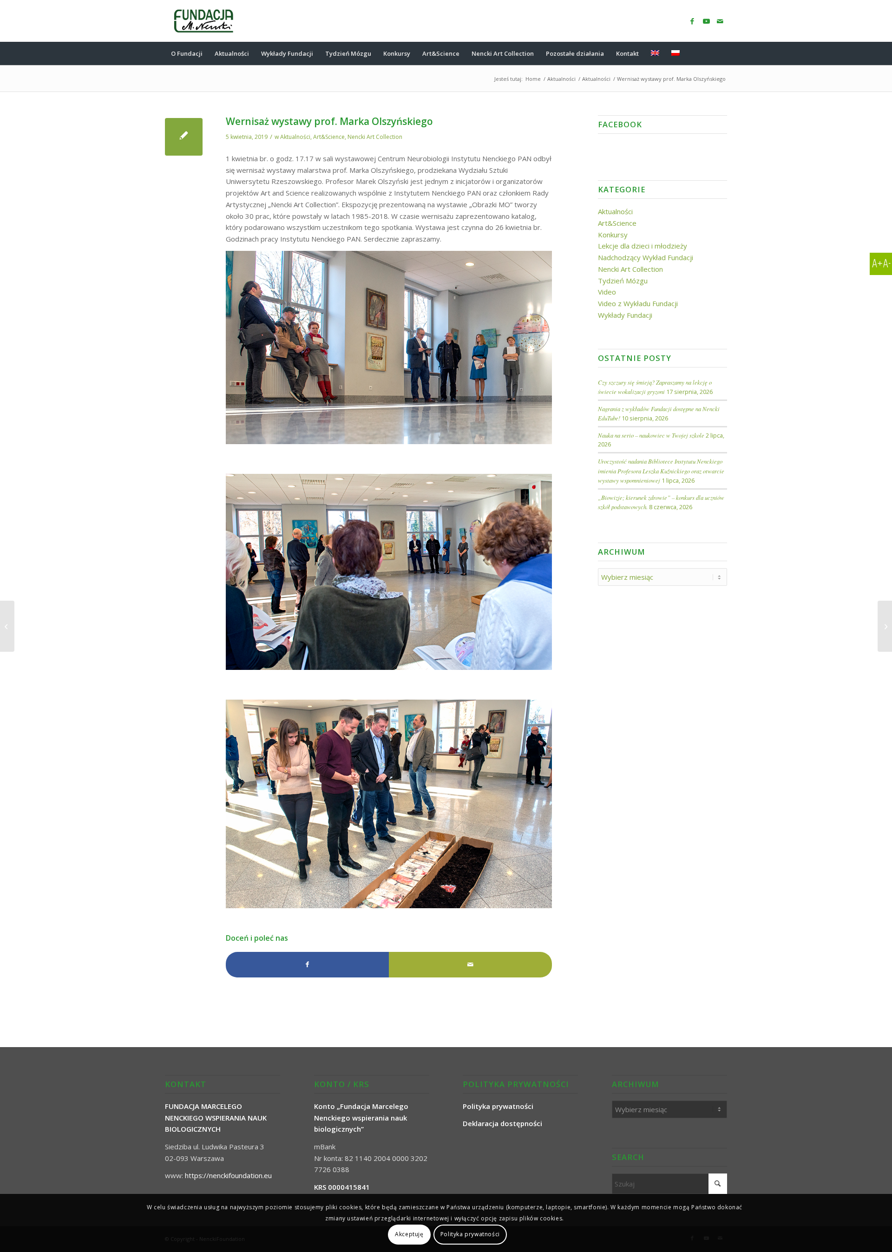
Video (607, 291)
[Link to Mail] (720, 21)
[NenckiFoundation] (204, 21)
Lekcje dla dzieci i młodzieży (642, 245)
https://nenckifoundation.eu (228, 1175)
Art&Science (329, 137)
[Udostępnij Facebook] (307, 964)
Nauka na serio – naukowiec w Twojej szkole (651, 435)
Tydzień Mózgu (623, 280)
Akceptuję (409, 1234)
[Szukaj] (721, 53)
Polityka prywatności (470, 1234)
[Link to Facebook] (692, 21)
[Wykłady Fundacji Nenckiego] (7, 626)
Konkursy (613, 234)
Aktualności (295, 137)
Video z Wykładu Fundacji (638, 303)
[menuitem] (187, 53)
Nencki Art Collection (375, 137)
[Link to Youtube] (706, 21)
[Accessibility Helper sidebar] (881, 264)
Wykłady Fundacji (625, 315)
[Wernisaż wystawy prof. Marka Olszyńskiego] (184, 137)
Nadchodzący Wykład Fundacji (645, 257)
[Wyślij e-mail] (470, 964)
